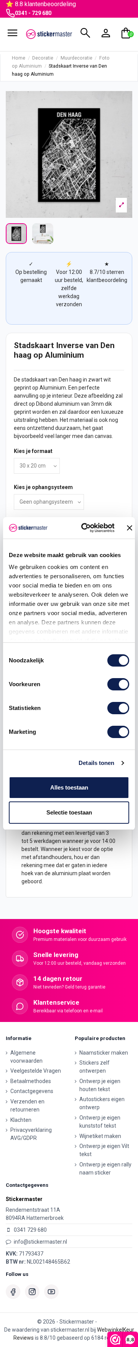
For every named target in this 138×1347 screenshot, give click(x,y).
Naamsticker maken (103, 1053)
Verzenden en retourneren (27, 1105)
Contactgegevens (31, 1091)
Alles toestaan (69, 787)
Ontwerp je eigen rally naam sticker (105, 1168)
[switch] (118, 684)
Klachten (20, 1120)
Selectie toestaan (69, 812)
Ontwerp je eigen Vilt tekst (104, 1150)
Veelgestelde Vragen (35, 1071)
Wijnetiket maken (100, 1136)
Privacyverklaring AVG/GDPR (31, 1134)
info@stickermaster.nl (40, 1242)
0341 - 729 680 (33, 13)
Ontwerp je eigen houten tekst (99, 1085)
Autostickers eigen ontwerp (102, 1103)
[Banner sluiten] (129, 528)
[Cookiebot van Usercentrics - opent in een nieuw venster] (85, 528)
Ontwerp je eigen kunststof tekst (99, 1122)
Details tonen (96, 763)
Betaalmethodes (30, 1081)
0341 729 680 (30, 1230)
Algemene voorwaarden (26, 1057)
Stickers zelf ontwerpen (94, 1067)
